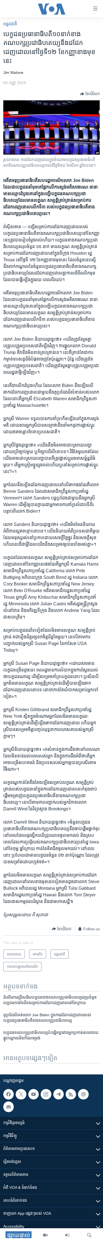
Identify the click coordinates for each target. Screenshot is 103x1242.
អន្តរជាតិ (10, 23)
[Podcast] (83, 1094)
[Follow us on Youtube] (33, 1094)
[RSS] (71, 1094)
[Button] (90, 94)
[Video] (45, 1235)
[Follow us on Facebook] (8, 1094)
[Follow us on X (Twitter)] (21, 1094)
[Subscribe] (8, 1106)
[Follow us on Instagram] (46, 1094)
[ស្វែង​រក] (89, 1235)
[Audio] (67, 1235)
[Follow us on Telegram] (58, 1094)
